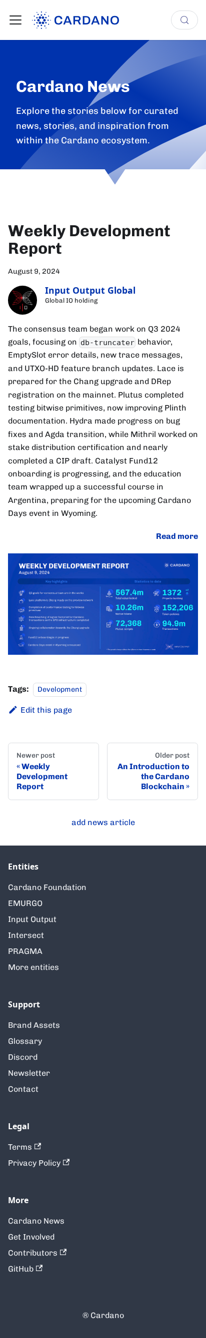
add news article (103, 822)
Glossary (25, 1041)
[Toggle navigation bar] (15, 19)
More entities (33, 967)
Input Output (32, 919)
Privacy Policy (34, 1163)
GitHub (21, 1269)
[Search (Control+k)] (184, 19)
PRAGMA (25, 951)
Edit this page (46, 710)
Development (60, 689)
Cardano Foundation (47, 887)
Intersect (26, 935)
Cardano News (36, 1221)
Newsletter (29, 1073)
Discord (23, 1057)
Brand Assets (34, 1025)
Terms (20, 1147)
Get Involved (31, 1237)
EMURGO (25, 903)
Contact (23, 1089)
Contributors (33, 1253)
